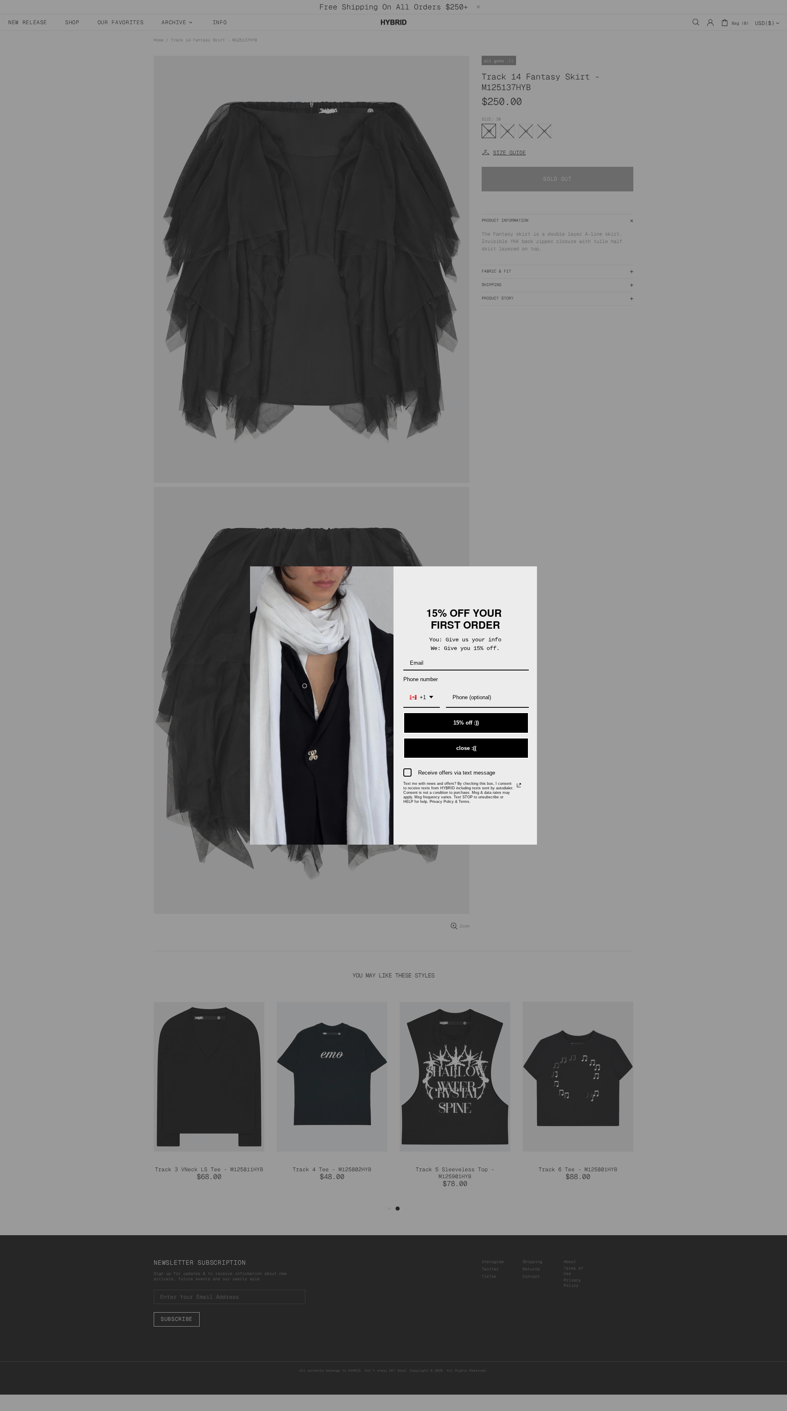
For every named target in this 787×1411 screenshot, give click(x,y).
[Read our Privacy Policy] (519, 785)
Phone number (420, 679)
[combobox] (421, 698)
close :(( (466, 748)
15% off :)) (466, 723)
